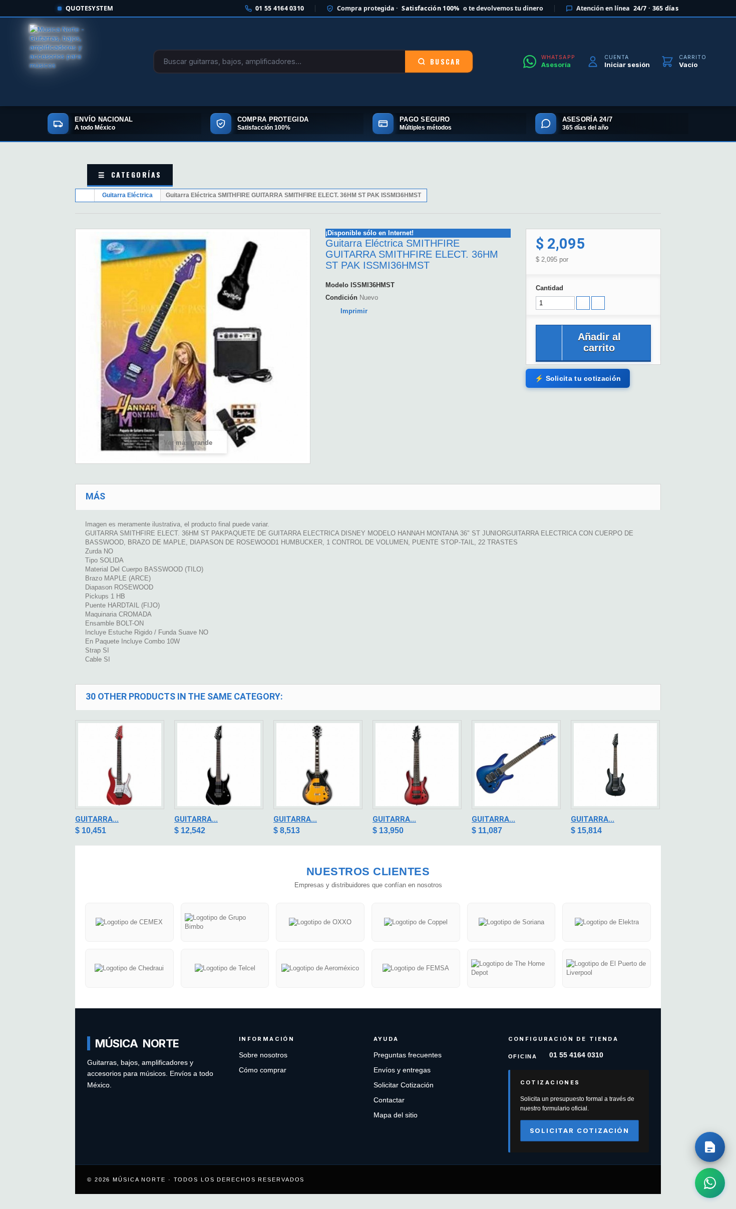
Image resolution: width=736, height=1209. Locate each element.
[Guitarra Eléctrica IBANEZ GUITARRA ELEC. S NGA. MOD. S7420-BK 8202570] (615, 764)
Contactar (389, 1100)
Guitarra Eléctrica (127, 195)
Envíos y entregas (402, 1070)
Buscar (445, 62)
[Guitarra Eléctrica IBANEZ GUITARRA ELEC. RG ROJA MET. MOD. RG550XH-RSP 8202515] (119, 764)
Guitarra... (97, 819)
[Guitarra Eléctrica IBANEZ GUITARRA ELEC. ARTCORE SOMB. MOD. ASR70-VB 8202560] (317, 764)
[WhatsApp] (710, 1183)
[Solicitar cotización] (710, 1147)
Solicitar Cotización (404, 1085)
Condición (341, 297)
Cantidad (549, 288)
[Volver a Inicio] (85, 195)
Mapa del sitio (396, 1115)
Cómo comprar (262, 1070)
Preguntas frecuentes (408, 1055)
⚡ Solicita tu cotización (578, 378)
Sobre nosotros (263, 1055)
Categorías (130, 174)
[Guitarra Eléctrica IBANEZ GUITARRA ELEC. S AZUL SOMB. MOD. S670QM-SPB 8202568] (516, 764)
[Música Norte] (67, 62)
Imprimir (353, 311)
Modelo (336, 285)
